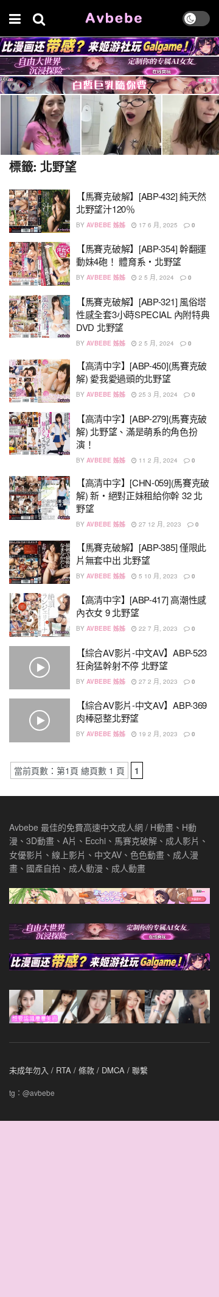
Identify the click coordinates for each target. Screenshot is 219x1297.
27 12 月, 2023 (159, 524)
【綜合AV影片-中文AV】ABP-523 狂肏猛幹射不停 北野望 (141, 659)
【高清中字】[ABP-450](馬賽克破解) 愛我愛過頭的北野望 (141, 372)
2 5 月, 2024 (155, 277)
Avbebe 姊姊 (105, 225)
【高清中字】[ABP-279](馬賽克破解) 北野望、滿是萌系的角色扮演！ (141, 431)
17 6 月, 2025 (157, 225)
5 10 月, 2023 (157, 576)
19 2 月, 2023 (157, 734)
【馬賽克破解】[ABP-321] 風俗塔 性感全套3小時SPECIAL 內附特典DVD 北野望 (142, 314)
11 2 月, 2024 (157, 460)
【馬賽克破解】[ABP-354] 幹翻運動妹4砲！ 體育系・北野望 (141, 255)
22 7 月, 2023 (157, 628)
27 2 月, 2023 (157, 681)
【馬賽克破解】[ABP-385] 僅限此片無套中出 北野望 (141, 553)
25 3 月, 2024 (157, 394)
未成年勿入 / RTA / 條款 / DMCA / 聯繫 (78, 1070)
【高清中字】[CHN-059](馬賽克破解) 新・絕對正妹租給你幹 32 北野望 (142, 495)
